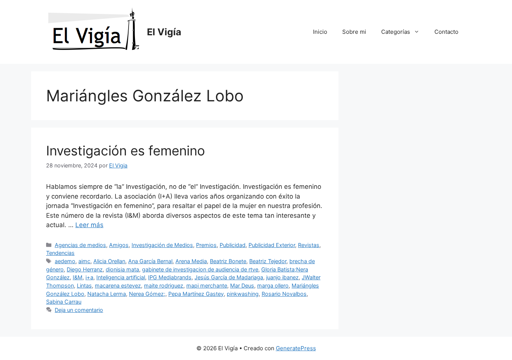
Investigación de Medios (162, 245)
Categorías (395, 31)
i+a (89, 277)
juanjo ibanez (282, 277)
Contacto (446, 31)
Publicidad (233, 245)
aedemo (65, 261)
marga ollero (273, 285)
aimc (84, 261)
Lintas (84, 285)
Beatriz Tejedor (267, 261)
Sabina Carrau (63, 301)
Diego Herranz (85, 269)
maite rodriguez (163, 285)
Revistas (308, 245)
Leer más (89, 225)
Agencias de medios (80, 245)
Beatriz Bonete (228, 261)
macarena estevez (118, 285)
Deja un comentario (79, 310)
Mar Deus (242, 285)
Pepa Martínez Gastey (196, 294)
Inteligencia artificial (120, 277)
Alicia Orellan (109, 261)
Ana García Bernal (150, 261)
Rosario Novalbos (284, 294)
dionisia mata (122, 269)
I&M (77, 277)
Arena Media (191, 261)
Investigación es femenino (125, 150)
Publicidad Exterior (272, 245)
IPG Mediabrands (170, 277)
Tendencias (60, 253)
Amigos (119, 245)
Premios (206, 245)
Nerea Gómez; (147, 294)
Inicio (320, 31)
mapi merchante (206, 285)
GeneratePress (296, 348)
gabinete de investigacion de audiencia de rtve (200, 269)
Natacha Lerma (106, 294)
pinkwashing (243, 294)
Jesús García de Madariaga (229, 277)
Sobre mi (354, 31)
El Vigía (164, 32)
